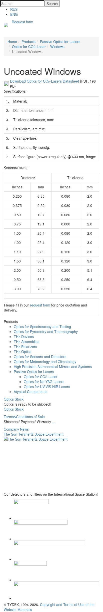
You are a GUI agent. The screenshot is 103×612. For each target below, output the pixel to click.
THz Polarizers (25, 346)
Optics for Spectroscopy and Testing (42, 326)
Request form (22, 21)
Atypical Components (30, 391)
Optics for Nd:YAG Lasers (44, 381)
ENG (14, 14)
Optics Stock (14, 399)
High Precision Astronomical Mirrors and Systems (53, 366)
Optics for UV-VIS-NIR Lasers (47, 386)
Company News (16, 429)
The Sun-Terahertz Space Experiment (34, 434)
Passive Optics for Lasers (34, 371)
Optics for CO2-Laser (41, 376)
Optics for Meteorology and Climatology (45, 361)
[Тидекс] (6, 25)
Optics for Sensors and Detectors (40, 356)
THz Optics (22, 351)
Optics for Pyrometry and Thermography (46, 331)
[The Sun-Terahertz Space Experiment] (51, 464)
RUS (14, 9)
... (53, 421)
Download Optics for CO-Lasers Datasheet (44, 81)
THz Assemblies (26, 341)
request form (40, 305)
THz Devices (24, 336)
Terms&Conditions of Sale (24, 416)
